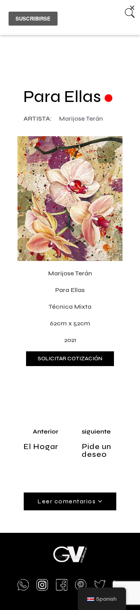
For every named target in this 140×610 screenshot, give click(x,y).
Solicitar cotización (70, 358)
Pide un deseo (96, 450)
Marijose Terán (81, 118)
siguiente (96, 431)
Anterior (45, 431)
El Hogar (40, 446)
